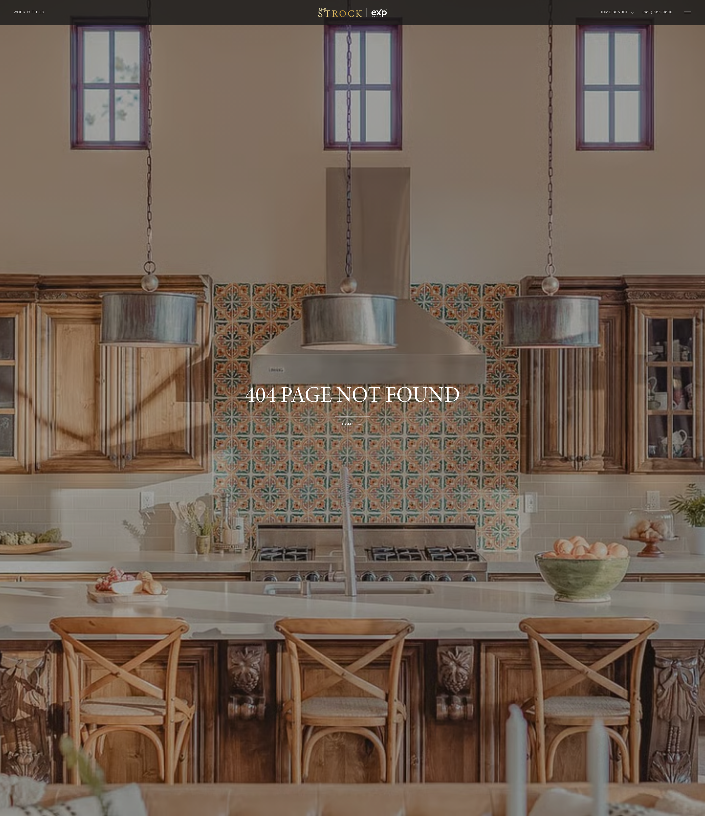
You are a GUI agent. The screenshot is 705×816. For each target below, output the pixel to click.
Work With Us (29, 12)
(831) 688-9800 (658, 12)
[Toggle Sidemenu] (687, 12)
